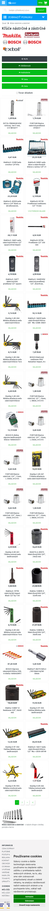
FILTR (25, 59)
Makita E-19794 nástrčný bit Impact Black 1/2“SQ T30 (12, 593)
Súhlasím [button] (29, 897)
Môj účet (6, 893)
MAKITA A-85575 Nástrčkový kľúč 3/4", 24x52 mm (37, 554)
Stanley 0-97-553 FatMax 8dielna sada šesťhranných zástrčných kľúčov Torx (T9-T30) (36, 712)
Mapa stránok (8, 875)
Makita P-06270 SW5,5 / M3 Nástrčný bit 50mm (36, 671)
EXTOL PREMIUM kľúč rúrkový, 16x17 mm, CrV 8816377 (12, 125)
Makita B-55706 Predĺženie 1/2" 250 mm (37, 242)
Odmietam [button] (29, 901)
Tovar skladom (25, 93)
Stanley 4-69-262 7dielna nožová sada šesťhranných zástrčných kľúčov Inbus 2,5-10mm (36, 790)
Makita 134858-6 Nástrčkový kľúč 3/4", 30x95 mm (37, 632)
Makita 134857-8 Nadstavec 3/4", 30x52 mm (12, 710)
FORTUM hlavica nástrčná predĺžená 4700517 (37, 125)
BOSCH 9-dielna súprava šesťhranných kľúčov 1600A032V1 (12, 437)
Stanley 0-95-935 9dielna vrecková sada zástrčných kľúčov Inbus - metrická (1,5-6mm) (12, 790)
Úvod (4, 23)
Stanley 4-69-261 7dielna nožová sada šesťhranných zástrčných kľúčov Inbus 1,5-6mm (12, 556)
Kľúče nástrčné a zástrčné (20, 23)
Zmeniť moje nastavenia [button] (29, 905)
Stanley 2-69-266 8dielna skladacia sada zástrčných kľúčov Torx (12, 359)
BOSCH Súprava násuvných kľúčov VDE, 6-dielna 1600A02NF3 (12, 671)
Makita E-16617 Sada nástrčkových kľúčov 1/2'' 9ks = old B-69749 (36, 749)
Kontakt (5, 860)
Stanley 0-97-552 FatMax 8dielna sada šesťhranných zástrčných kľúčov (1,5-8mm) (12, 751)
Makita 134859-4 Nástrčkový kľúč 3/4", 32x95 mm (37, 593)
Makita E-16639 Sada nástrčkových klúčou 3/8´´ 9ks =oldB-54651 (37, 320)
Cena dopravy (8, 849)
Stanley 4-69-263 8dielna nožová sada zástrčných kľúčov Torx (12, 632)
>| (32, 802)
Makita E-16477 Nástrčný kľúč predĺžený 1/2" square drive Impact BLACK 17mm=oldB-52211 (12, 283)
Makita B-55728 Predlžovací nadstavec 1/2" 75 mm (37, 203)
